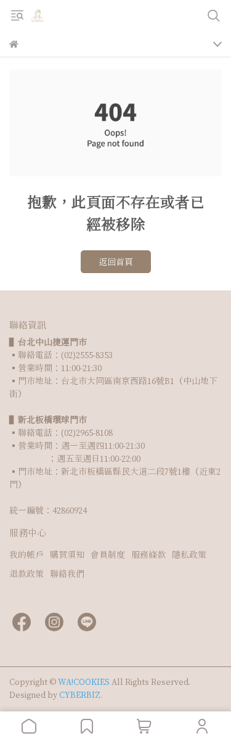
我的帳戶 (26, 554)
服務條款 (148, 554)
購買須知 (67, 554)
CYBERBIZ (79, 694)
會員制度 (108, 554)
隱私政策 (189, 554)
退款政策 (26, 573)
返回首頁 (116, 261)
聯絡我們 (67, 573)
